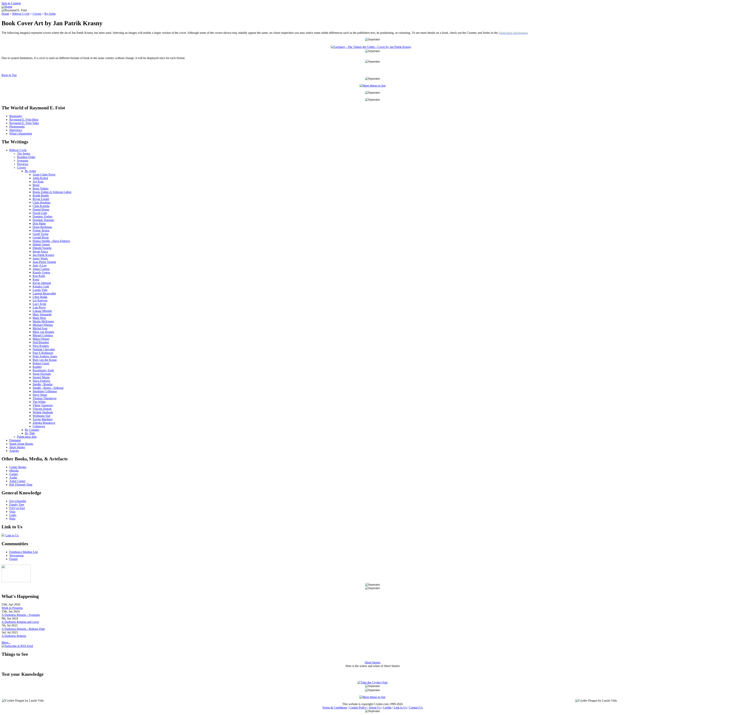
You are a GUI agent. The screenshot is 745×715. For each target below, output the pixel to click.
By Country (32, 429)
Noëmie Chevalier (44, 349)
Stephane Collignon (45, 391)
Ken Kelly (39, 276)
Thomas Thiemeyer (44, 398)
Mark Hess (39, 318)
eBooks (14, 470)
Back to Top (9, 75)
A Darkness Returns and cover (20, 622)
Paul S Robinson (43, 352)
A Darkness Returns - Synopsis (21, 615)
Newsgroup (16, 555)
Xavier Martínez (43, 419)
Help (12, 518)
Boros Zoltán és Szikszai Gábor (52, 192)
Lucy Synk (39, 304)
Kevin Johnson (42, 283)
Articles (14, 450)
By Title (30, 433)
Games (13, 474)
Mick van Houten (43, 332)
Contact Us (416, 707)
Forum (13, 559)
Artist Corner (17, 481)
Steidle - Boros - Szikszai (48, 387)
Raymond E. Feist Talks (24, 123)
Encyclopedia (17, 501)
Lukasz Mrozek (42, 311)
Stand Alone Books (21, 443)
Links (12, 515)
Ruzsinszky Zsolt (43, 370)
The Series (23, 153)
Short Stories (17, 447)
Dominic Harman (43, 220)
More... (6, 642)
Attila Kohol (40, 178)
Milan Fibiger (41, 339)
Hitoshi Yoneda (42, 248)
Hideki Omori (41, 244)
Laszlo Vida (40, 290)
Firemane (15, 440)
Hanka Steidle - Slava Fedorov (51, 241)
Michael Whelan (43, 325)
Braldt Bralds (41, 195)
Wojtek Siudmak (43, 412)
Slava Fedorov (41, 380)
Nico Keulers (41, 345)
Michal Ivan (40, 328)
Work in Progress (12, 608)
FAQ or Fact (17, 508)
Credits (387, 707)
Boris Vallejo (41, 188)
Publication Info (27, 436)
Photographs (17, 126)
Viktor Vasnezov (43, 405)
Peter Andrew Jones (45, 356)
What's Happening (20, 133)
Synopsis (22, 160)
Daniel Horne (41, 209)
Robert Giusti (41, 363)
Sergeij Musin (41, 377)
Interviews (15, 130)
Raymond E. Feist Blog (23, 119)
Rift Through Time (20, 484)
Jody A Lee (40, 265)
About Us (375, 707)
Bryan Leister (41, 199)
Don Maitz (39, 223)
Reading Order (26, 157)
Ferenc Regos (41, 230)
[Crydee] (16, 581)
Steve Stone (40, 394)
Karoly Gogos (41, 272)
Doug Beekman (42, 227)
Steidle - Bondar (43, 384)
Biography (15, 116)
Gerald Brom (41, 237)
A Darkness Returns (14, 635)
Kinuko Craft (41, 286)
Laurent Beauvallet (44, 293)
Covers (37, 13)
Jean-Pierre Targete (44, 262)
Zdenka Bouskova (44, 422)
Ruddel (37, 366)
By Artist (49, 13)
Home (5, 13)
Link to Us (12, 535)
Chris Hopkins (41, 202)
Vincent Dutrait (42, 408)
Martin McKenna (43, 321)
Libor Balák (40, 297)
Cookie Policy (358, 707)
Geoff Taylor (41, 234)
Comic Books (17, 467)
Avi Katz (38, 181)
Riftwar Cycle (20, 13)
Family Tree (16, 504)
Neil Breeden (41, 342)
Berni (36, 185)
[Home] (7, 6)
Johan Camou (41, 269)
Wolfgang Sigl (41, 415)
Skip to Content (11, 3)
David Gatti (40, 213)
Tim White (39, 401)
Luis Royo (39, 307)
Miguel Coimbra (43, 335)
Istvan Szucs (40, 251)
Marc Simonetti (42, 314)
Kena (36, 279)
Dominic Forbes (42, 216)
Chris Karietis (41, 206)
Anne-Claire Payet (44, 174)
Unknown (39, 426)
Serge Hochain (42, 373)
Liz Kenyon (40, 300)
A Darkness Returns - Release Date (23, 629)
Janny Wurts (40, 258)
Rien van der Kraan (45, 359)
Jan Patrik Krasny (43, 255)
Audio (13, 477)
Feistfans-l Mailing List (23, 552)
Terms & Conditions (334, 707)
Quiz (12, 511)
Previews (22, 164)
